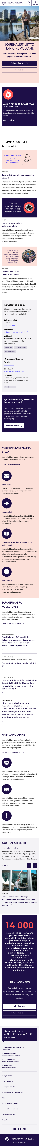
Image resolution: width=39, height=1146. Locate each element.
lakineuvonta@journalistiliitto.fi (16, 332)
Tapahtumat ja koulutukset (12, 1092)
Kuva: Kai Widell (34, 38)
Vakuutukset (7, 581)
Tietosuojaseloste (8, 1114)
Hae (29, 4)
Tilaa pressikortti (8, 1087)
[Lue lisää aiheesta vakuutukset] (7, 576)
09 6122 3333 (9, 365)
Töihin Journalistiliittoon (11, 1103)
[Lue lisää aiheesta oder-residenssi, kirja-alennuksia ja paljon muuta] (7, 538)
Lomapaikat (7, 512)
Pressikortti (6, 485)
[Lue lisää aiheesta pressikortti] (7, 480)
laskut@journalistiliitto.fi (9, 1067)
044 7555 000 (9, 325)
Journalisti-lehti (9, 848)
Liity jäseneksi (19, 70)
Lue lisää (7, 120)
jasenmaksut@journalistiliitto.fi (11, 1055)
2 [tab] (5, 865)
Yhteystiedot (7, 1076)
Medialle (5, 1098)
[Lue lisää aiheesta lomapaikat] (7, 508)
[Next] (35, 865)
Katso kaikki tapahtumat (11, 624)
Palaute (5, 1120)
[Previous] (29, 865)
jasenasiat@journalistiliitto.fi (15, 371)
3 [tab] (7, 865)
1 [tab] (2, 865)
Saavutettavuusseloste (11, 1109)
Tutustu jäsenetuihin (20, 63)
